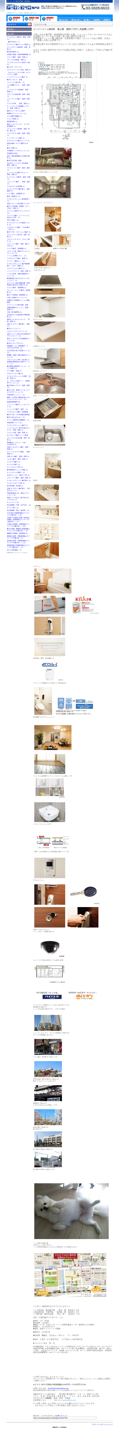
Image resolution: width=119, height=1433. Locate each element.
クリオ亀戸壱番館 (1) (14, 116)
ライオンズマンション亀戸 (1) (17, 425)
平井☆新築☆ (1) (12, 220)
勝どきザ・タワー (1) (14, 67)
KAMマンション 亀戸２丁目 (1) (18, 475)
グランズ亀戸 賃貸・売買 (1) (17, 57)
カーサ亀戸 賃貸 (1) (14, 371)
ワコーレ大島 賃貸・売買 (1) (17, 432)
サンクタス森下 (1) (13, 464)
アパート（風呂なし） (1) (16, 261)
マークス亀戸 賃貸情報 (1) (16, 248)
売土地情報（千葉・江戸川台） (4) (19, 505)
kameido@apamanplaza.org (58, 1388)
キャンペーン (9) (12, 502)
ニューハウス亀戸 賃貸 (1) (17, 409)
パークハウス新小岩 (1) (16, 82)
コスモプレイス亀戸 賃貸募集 (18, 412)
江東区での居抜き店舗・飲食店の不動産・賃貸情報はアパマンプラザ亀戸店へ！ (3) (18, 519)
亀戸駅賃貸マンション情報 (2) (17, 470)
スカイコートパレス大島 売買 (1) (19, 70)
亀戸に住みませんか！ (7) (16, 417)
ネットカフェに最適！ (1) (16, 472)
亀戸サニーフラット (14, 328)
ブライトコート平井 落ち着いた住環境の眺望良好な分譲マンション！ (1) (18, 361)
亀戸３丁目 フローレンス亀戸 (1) (19, 232)
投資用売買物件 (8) (13, 402)
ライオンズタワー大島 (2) (16, 483)
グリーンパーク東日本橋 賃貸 (18, 305)
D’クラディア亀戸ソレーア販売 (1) (19, 44)
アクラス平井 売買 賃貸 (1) (18, 103)
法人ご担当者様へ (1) (14, 550)
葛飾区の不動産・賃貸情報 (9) (17, 533)
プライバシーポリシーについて (102, 1424)
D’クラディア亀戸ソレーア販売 (18, 435)
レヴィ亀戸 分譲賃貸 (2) (16, 193)
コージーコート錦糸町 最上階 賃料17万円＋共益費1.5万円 (63, 29)
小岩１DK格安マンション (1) (17, 297)
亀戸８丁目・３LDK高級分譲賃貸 (18, 414)
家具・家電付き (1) (13, 196)
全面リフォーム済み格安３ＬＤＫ (18, 203)
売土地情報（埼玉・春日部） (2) (18, 510)
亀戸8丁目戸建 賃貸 (14, 160)
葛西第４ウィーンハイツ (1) (16, 113)
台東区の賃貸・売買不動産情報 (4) (19, 54)
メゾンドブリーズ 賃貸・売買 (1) (19, 271)
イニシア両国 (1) (12, 119)
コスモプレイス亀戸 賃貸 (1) (17, 258)
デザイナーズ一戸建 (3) (15, 373)
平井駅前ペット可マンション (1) (18, 151)
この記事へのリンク (60, 1415)
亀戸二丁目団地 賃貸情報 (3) (17, 295)
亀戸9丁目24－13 (13, 42)
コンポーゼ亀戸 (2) (13, 462)
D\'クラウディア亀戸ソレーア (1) (18, 141)
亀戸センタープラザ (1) (15, 343)
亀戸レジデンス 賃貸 (15, 80)
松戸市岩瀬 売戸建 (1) (15, 486)
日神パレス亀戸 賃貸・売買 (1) (18, 456)
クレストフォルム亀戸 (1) (16, 268)
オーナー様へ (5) (12, 507)
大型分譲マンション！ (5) (16, 395)
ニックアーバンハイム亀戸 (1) (17, 77)
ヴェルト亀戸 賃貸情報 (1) (16, 287)
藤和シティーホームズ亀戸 (16, 111)
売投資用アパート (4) (14, 422)
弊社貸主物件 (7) (12, 52)
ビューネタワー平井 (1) (15, 467)
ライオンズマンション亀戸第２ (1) (19, 480)
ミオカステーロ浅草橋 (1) (16, 186)
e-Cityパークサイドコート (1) (17, 331)
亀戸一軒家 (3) (12, 148)
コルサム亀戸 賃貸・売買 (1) (17, 459)
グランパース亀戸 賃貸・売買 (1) (19, 478)
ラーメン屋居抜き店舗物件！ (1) (18, 420)
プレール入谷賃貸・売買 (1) (16, 60)
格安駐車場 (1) (12, 121)
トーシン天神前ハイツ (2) (16, 256)
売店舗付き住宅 (12, 153)
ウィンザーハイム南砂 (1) (16, 138)
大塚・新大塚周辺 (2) (14, 312)
